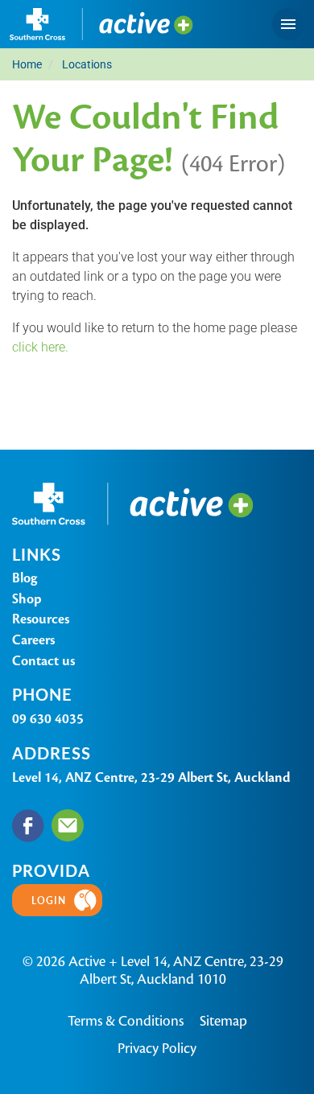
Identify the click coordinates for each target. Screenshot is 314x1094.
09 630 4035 (48, 718)
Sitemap (223, 1021)
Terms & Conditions (126, 1021)
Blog (24, 578)
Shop (27, 598)
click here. (40, 346)
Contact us (43, 660)
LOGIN (48, 900)
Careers (33, 639)
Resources (40, 619)
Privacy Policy (157, 1048)
